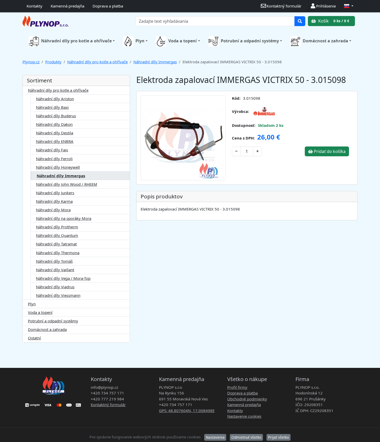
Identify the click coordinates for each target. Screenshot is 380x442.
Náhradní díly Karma (54, 201)
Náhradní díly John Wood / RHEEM (66, 184)
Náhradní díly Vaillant (55, 269)
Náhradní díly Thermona (57, 252)
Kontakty (34, 6)
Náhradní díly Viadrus (55, 286)
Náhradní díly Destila (54, 132)
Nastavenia (215, 437)
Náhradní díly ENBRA (54, 141)
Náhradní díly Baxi (52, 107)
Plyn (140, 41)
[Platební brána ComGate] (53, 403)
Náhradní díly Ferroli (54, 158)
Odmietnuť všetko (246, 437)
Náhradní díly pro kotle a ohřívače (76, 41)
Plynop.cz (31, 61)
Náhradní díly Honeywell (58, 167)
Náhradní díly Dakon (54, 124)
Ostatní (34, 337)
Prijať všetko (278, 437)
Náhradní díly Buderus (56, 115)
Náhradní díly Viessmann (58, 295)
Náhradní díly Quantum (57, 235)
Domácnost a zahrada (325, 41)
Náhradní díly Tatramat (56, 243)
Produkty (53, 61)
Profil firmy (237, 387)
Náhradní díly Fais (52, 149)
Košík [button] (333, 21)
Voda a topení (182, 41)
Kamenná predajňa (67, 6)
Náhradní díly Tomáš (54, 261)
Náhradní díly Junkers (55, 192)
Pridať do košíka (329, 151)
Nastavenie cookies (244, 416)
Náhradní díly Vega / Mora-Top (63, 278)
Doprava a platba (108, 6)
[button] (349, 6)
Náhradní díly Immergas (155, 61)
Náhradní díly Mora (53, 209)
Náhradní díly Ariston (55, 98)
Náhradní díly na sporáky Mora (63, 218)
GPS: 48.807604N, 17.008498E (187, 410)
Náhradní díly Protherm (57, 226)
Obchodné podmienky (247, 398)
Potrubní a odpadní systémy (250, 41)
